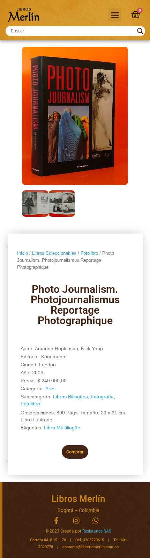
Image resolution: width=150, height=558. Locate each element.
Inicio (22, 253)
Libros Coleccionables (54, 253)
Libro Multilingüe (62, 427)
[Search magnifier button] (140, 31)
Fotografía (102, 396)
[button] (115, 15)
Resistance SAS (96, 531)
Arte (49, 388)
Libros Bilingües (70, 396)
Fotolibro (89, 253)
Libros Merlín (78, 499)
